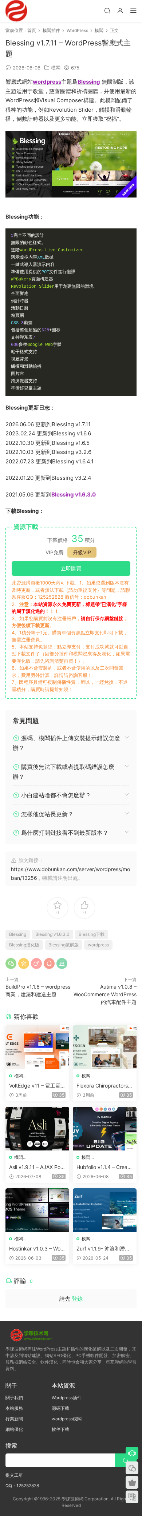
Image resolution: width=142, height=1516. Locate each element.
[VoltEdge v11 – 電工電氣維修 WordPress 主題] (37, 1047)
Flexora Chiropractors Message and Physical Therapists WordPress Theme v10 (103, 1085)
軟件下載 (60, 1429)
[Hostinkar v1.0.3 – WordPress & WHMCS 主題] (37, 1210)
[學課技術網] (16, 11)
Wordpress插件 (67, 1397)
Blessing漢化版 (24, 945)
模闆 (55, 68)
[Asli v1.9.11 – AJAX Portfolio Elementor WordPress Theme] (37, 1128)
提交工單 (14, 1475)
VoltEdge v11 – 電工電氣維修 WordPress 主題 (37, 1085)
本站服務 (14, 1408)
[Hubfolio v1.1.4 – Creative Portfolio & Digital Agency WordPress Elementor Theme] (105, 1128)
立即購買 (71, 568)
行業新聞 (14, 1418)
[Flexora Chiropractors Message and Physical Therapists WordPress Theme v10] (105, 1047)
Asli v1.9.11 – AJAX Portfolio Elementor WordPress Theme (36, 1167)
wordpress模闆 (67, 1418)
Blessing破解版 (63, 945)
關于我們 (14, 1397)
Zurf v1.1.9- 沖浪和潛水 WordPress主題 (103, 1248)
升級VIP (82, 552)
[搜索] (107, 10)
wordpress (98, 945)
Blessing (17, 934)
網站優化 (14, 1429)
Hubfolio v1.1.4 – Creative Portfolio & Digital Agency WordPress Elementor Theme (104, 1167)
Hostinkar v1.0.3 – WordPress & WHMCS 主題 (37, 1248)
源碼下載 (60, 1408)
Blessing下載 (91, 934)
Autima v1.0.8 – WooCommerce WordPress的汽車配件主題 (105, 994)
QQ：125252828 (22, 1485)
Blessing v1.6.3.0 (52, 934)
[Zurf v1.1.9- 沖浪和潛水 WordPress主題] (105, 1210)
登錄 (77, 1298)
